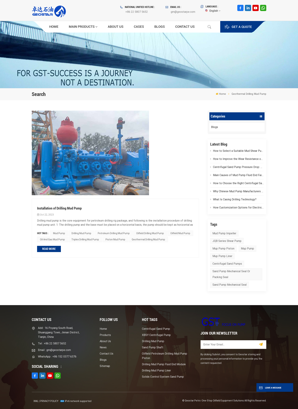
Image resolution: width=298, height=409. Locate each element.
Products (105, 335)
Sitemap (105, 366)
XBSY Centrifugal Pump (156, 335)
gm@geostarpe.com (183, 11)
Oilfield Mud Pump (180, 233)
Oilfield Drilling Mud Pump (150, 233)
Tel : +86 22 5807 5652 (52, 343)
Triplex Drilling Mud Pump (85, 239)
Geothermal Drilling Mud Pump (148, 239)
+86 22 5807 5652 (136, 11)
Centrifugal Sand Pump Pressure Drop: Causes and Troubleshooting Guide (238, 167)
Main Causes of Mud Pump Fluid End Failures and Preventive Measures (238, 175)
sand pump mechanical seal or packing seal (231, 274)
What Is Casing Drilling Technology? (234, 199)
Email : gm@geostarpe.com (54, 350)
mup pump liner (222, 256)
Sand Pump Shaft (152, 347)
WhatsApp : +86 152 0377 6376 (57, 356)
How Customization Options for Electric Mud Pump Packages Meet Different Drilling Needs (238, 207)
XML (35, 401)
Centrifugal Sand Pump (156, 328)
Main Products (82, 27)
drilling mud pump (81, 233)
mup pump (247, 248)
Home (53, 27)
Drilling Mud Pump (153, 341)
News (103, 347)
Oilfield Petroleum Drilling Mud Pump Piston (164, 356)
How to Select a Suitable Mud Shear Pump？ (238, 150)
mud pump (59, 233)
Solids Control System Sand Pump (163, 376)
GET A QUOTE (242, 27)
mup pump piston (223, 248)
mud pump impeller (224, 233)
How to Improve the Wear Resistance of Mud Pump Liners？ (238, 159)
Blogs (159, 27)
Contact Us (185, 27)
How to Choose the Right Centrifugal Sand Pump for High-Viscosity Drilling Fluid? (238, 183)
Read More (49, 248)
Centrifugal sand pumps (227, 263)
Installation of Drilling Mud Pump (59, 208)
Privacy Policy (49, 401)
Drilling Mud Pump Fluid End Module (164, 364)
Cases (139, 27)
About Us (115, 27)
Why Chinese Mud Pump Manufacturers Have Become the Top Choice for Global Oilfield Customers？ (238, 191)
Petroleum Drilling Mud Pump (114, 233)
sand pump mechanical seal (229, 284)
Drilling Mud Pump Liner (156, 370)
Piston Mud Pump (115, 239)
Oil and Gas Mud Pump (52, 239)
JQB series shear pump (226, 241)
